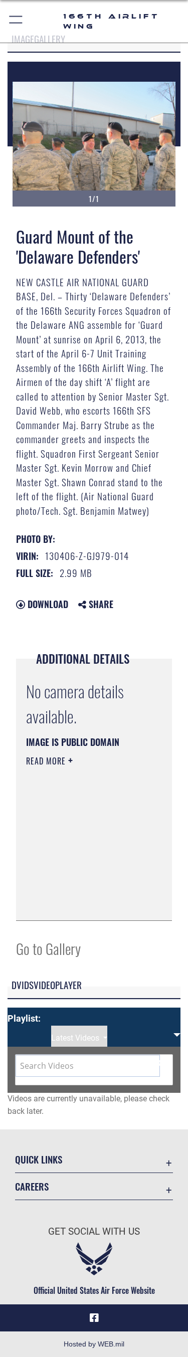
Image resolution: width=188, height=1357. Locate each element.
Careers (32, 1186)
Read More (47, 761)
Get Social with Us (94, 1231)
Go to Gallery (48, 948)
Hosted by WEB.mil (94, 1344)
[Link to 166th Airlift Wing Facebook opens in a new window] (94, 1317)
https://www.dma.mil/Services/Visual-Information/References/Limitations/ (87, 902)
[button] (16, 21)
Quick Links (38, 1159)
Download (46, 604)
